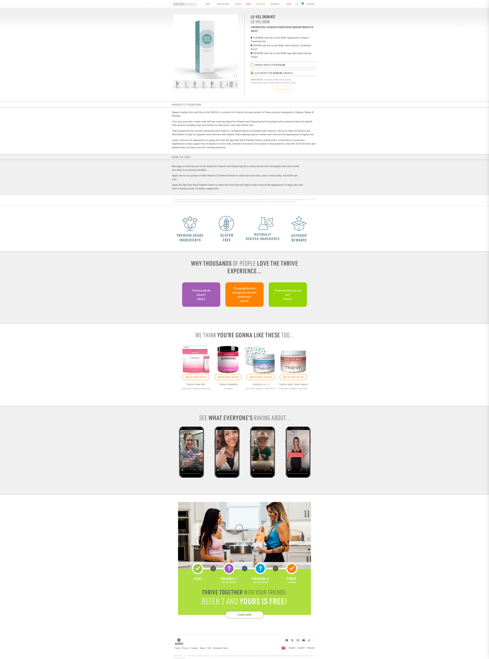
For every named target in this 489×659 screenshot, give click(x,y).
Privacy (185, 648)
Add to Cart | (196, 377)
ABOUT (289, 4)
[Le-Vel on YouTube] (304, 640)
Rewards (275, 4)
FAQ (209, 648)
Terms (177, 648)
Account (311, 4)
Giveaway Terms (220, 648)
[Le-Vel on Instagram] (298, 640)
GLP (238, 4)
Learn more (244, 614)
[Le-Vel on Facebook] (287, 640)
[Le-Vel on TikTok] (309, 640)
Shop (208, 4)
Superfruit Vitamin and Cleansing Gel (245, 121)
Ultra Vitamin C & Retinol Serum (232, 130)
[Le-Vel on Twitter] (292, 640)
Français (311, 647)
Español (301, 647)
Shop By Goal (223, 4)
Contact (194, 648)
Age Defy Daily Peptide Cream (246, 140)
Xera (248, 4)
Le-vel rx (260, 4)
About (202, 648)
